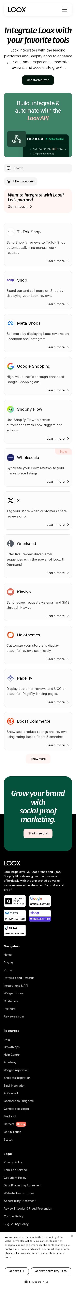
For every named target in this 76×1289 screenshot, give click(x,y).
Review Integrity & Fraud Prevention (28, 1208)
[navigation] (17, 9)
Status (8, 1139)
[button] (64, 9)
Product (9, 970)
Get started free (38, 80)
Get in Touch (12, 1132)
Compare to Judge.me (19, 1101)
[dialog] (38, 1260)
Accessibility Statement (20, 1201)
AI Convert (11, 1093)
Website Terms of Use (19, 1193)
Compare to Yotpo (16, 1108)
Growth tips (12, 1047)
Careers (9, 1124)
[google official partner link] (40, 901)
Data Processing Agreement (23, 1185)
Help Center (12, 1054)
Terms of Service (15, 1170)
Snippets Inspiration (17, 1077)
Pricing (8, 962)
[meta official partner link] (15, 915)
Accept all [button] (17, 1271)
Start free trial (38, 833)
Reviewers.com (14, 1016)
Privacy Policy (13, 1162)
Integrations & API (16, 985)
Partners (9, 1008)
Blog (7, 1039)
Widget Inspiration (16, 1070)
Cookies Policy (14, 1216)
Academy (10, 1062)
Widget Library (14, 993)
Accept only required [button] (51, 1271)
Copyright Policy (15, 1177)
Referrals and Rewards (19, 977)
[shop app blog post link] (40, 915)
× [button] (71, 1236)
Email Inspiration (14, 1085)
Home (8, 954)
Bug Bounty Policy (16, 1224)
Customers (11, 1001)
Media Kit (10, 1116)
